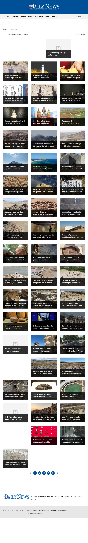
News (5, 29)
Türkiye (6, 16)
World (30, 16)
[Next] (57, 473)
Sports (47, 16)
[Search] (76, 16)
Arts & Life (39, 16)
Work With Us (44, 510)
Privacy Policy (32, 510)
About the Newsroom (59, 510)
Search (14, 29)
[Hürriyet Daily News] (44, 7)
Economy (14, 16)
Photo (54, 16)
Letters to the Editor (35, 513)
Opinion (23, 16)
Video (80, 496)
